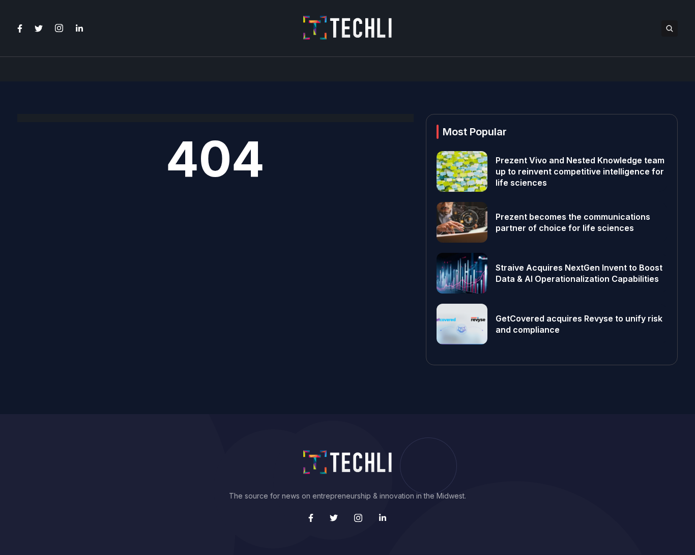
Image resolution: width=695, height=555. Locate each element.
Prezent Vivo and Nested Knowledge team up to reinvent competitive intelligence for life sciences (580, 171)
